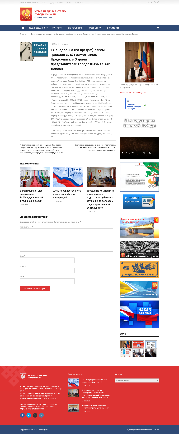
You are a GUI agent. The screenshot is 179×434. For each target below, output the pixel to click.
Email (23, 266)
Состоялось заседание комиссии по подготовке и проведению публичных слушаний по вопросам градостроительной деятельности (95, 147)
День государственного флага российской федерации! (34, 194)
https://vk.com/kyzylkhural (155, 2)
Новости (64, 44)
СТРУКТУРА (56, 28)
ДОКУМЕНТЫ (113, 28)
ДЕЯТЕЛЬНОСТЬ (75, 28)
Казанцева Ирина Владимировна (133, 93)
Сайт (22, 277)
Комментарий (26, 227)
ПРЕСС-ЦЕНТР (95, 28)
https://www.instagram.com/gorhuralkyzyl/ (158, 2)
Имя (22, 256)
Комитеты (79, 2)
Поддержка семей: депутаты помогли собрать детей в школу (100, 194)
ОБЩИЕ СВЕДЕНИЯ (36, 28)
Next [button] (115, 191)
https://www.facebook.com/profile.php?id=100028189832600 (148, 2)
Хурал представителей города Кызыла (143, 430)
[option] (35, 185)
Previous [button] (22, 191)
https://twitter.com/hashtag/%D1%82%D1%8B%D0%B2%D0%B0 (151, 2)
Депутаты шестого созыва (61, 2)
